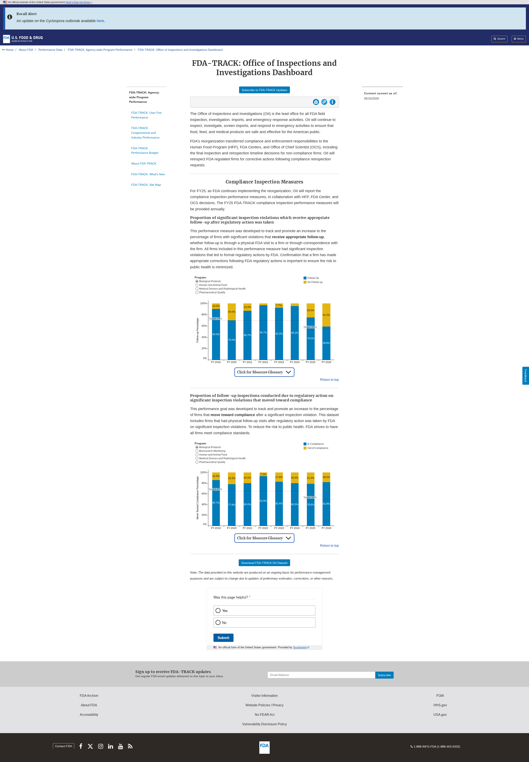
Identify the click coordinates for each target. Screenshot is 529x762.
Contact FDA (63, 746)
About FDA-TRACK (143, 163)
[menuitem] (382, 97)
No (224, 622)
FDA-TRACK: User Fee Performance (146, 115)
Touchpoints (300, 647)
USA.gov (440, 714)
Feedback (525, 375)
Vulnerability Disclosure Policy (264, 724)
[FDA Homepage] (23, 38)
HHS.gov (440, 705)
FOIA (440, 695)
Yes (225, 610)
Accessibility (89, 714)
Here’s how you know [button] (78, 2)
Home (10, 49)
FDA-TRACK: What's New (148, 174)
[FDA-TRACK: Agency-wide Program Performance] (316, 103)
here (100, 21)
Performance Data (50, 49)
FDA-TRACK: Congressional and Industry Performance (145, 132)
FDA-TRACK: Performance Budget (144, 151)
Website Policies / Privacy (264, 705)
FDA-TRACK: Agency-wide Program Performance (100, 49)
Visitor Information (264, 695)
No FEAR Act (264, 714)
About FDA (26, 49)
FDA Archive (89, 695)
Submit (223, 637)
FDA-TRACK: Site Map (146, 184)
